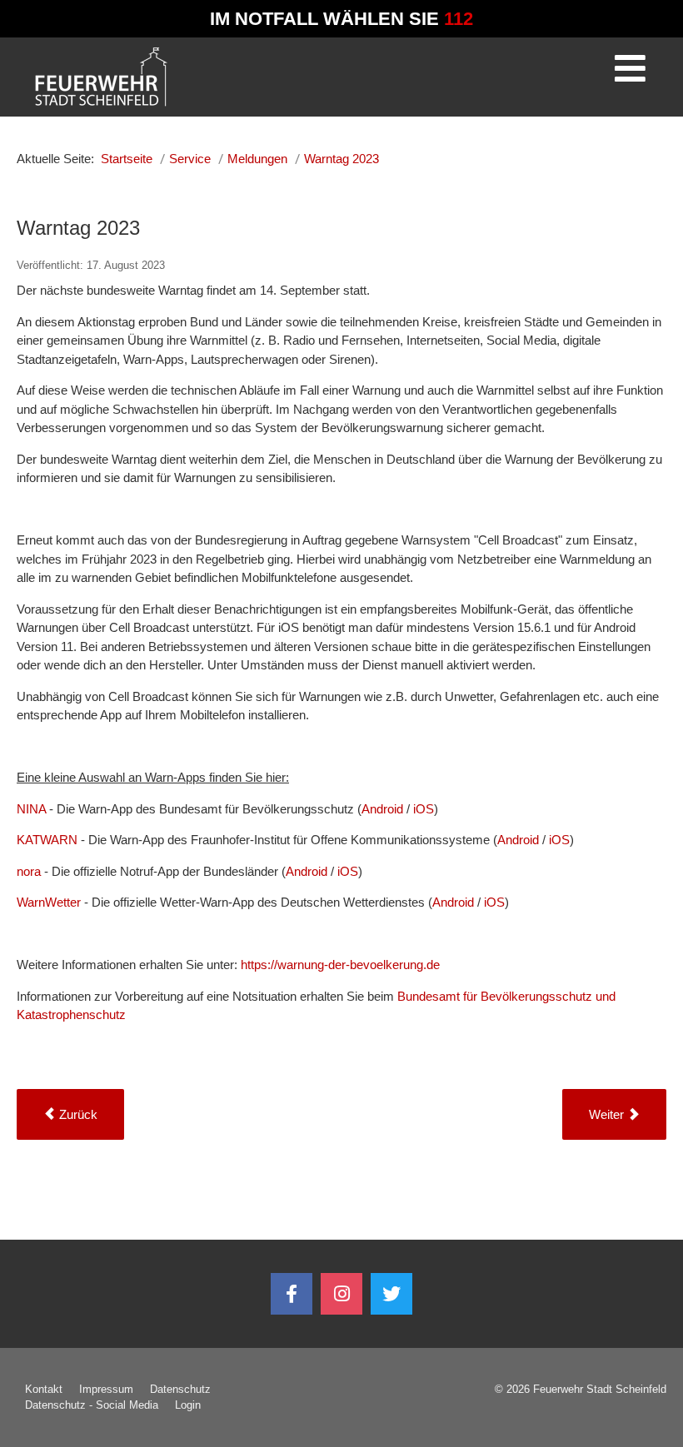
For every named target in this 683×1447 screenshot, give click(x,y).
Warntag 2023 (78, 227)
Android (383, 809)
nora (29, 871)
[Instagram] (341, 1294)
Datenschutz (180, 1389)
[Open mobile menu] (630, 74)
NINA (33, 809)
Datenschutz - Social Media (91, 1405)
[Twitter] (391, 1294)
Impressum (106, 1389)
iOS (423, 809)
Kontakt (43, 1389)
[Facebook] (291, 1294)
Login (188, 1405)
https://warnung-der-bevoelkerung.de (340, 964)
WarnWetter (50, 902)
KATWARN (49, 840)
